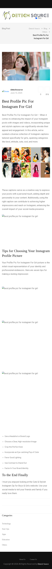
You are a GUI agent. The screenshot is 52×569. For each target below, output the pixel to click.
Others (4, 545)
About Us (22, 559)
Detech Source (43, 564)
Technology (6, 524)
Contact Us (33, 559)
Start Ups (5, 529)
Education (6, 540)
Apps (4, 534)
